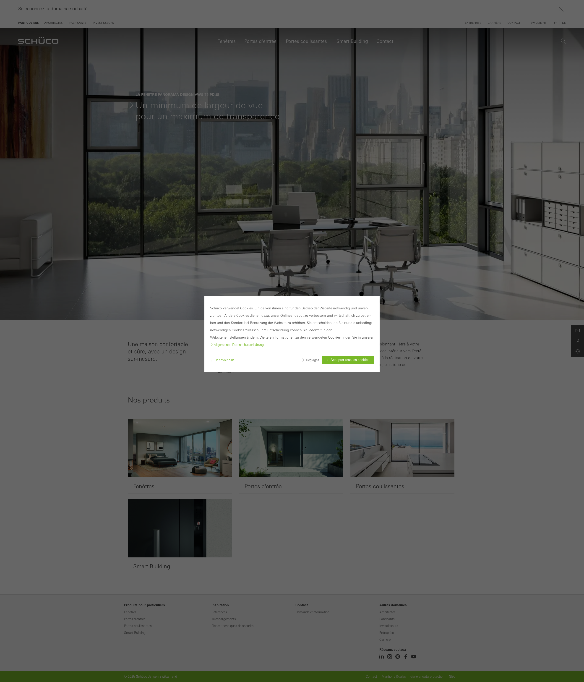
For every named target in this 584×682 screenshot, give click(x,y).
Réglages (312, 360)
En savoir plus (224, 360)
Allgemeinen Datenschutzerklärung (239, 345)
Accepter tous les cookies (350, 360)
